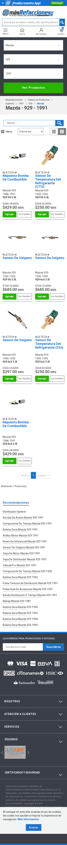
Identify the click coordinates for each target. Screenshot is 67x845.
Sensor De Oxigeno (49, 258)
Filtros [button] (9, 131)
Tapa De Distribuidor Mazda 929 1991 (25, 559)
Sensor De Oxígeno (17, 258)
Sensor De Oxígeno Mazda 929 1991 (24, 547)
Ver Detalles (24, 214)
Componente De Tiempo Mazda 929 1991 (27, 523)
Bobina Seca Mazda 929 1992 (20, 577)
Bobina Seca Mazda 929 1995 (20, 624)
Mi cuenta (41, 34)
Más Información (28, 819)
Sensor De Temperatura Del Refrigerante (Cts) (49, 343)
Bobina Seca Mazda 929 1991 (20, 529)
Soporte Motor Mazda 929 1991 (21, 553)
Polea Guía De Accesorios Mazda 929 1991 (28, 589)
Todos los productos (39, 100)
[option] (14, 752)
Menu (5, 33)
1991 (21, 103)
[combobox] (33, 45)
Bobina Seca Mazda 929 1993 (20, 613)
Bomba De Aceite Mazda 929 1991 (23, 517)
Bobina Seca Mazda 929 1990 (20, 607)
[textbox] (33, 22)
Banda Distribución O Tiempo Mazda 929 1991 (30, 595)
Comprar (9, 214)
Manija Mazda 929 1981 (17, 601)
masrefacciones (14, 100)
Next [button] (27, 752)
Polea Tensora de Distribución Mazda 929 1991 (30, 583)
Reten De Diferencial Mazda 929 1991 (25, 541)
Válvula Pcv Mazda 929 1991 (19, 565)
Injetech (10, 103)
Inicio (22, 34)
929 (30, 103)
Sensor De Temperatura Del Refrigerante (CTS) (48, 181)
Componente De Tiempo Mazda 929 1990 (27, 571)
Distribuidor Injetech (14, 511)
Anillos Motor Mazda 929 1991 (21, 535)
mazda (40, 103)
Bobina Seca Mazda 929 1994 (20, 618)
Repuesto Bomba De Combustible (16, 177)
